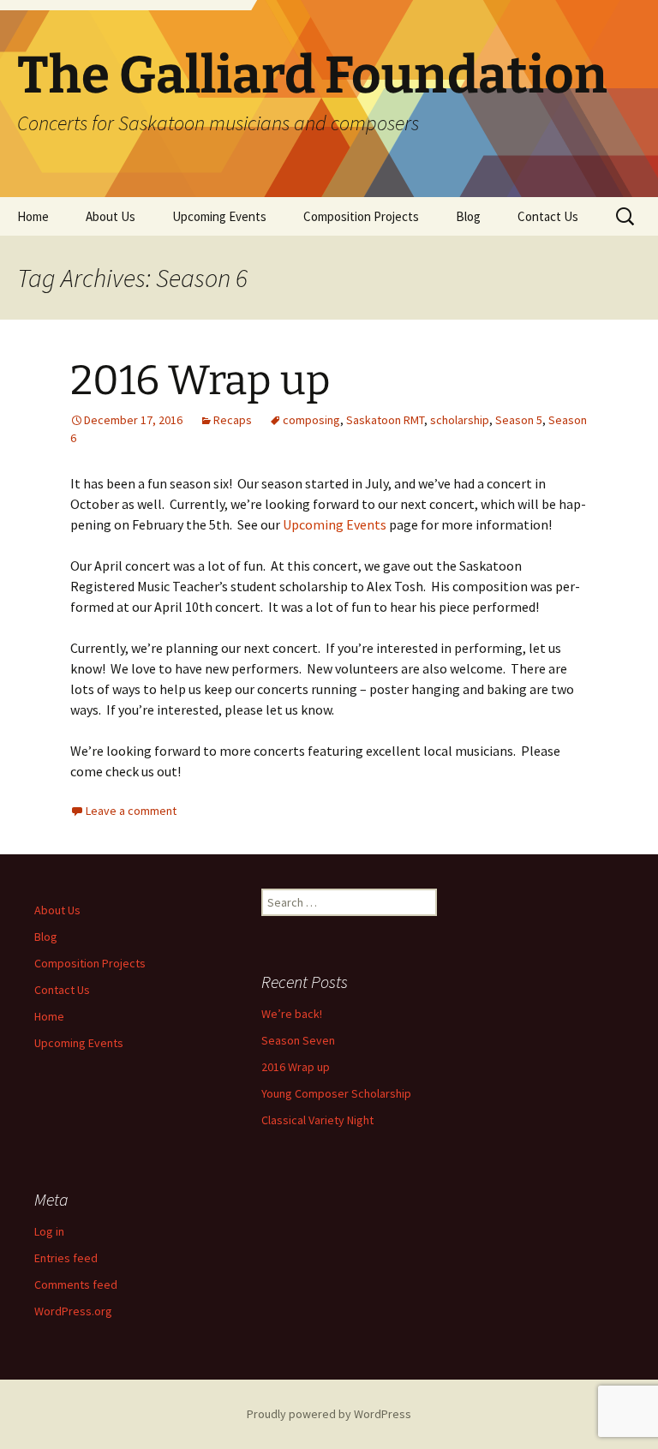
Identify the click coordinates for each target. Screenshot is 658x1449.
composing (311, 420)
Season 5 (518, 420)
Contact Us (547, 216)
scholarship (459, 420)
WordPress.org (73, 1311)
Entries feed (66, 1258)
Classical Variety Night (317, 1120)
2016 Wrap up (200, 380)
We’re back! (291, 1013)
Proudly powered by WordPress (329, 1414)
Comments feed (75, 1284)
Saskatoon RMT (385, 420)
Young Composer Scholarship (336, 1093)
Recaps (232, 420)
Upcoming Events (219, 216)
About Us (110, 216)
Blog (468, 216)
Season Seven (298, 1040)
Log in (49, 1231)
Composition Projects (361, 216)
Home (33, 216)
